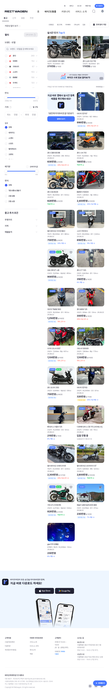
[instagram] (90, 686)
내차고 (71, 6)
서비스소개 (33, 642)
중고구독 (59, 25)
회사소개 (32, 650)
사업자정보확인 (10, 642)
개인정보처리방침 (10, 650)
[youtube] (96, 686)
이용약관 (8, 646)
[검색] (93, 11)
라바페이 (68, 25)
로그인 (79, 6)
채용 (31, 654)
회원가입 (88, 6)
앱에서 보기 (61, 119)
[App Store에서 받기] (44, 591)
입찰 (84, 25)
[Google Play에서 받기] (64, 591)
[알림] (102, 11)
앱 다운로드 (99, 6)
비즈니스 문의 (34, 646)
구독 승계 (76, 25)
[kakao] (101, 686)
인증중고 (51, 25)
